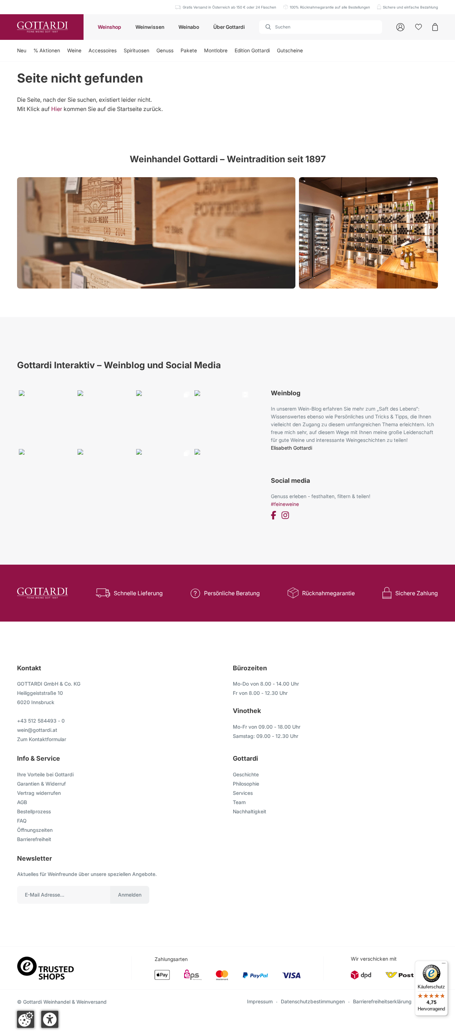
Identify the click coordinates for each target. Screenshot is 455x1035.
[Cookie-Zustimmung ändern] (25, 1019)
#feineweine (285, 504)
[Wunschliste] (418, 27)
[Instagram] (285, 516)
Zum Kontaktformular (41, 739)
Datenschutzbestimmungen (313, 1001)
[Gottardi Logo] (42, 27)
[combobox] (320, 27)
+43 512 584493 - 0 (41, 721)
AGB (22, 802)
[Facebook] (273, 516)
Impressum (260, 1001)
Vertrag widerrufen (39, 793)
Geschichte (246, 774)
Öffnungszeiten (35, 830)
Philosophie (246, 784)
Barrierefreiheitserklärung (382, 1001)
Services (243, 793)
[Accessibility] (49, 1019)
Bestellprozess (34, 811)
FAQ (22, 821)
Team (239, 802)
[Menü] (443, 965)
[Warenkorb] (435, 27)
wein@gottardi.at (37, 730)
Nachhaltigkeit (249, 811)
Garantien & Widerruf (41, 784)
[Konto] (400, 27)
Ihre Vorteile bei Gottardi (45, 774)
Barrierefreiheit (34, 839)
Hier (56, 108)
